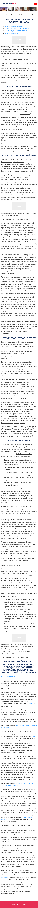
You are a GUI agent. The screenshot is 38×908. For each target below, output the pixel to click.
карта (31, 704)
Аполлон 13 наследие (12, 33)
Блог (9, 14)
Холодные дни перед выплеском (16, 31)
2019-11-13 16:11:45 (8, 677)
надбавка (4, 877)
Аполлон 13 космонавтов (14, 26)
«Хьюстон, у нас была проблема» (17, 28)
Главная (3, 14)
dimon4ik (8, 3)
